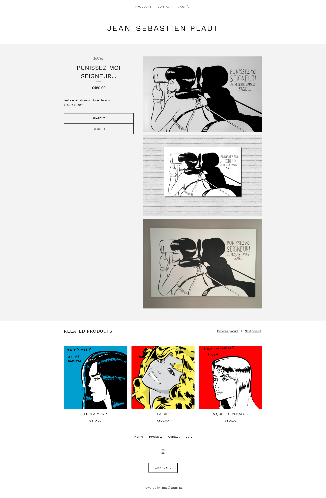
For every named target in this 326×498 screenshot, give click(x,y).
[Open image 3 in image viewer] (202, 263)
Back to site (163, 467)
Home (138, 436)
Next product (253, 331)
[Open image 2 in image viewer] (202, 175)
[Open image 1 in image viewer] (202, 94)
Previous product (227, 331)
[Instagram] (163, 451)
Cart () (184, 6)
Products (143, 6)
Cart (189, 436)
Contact (165, 6)
